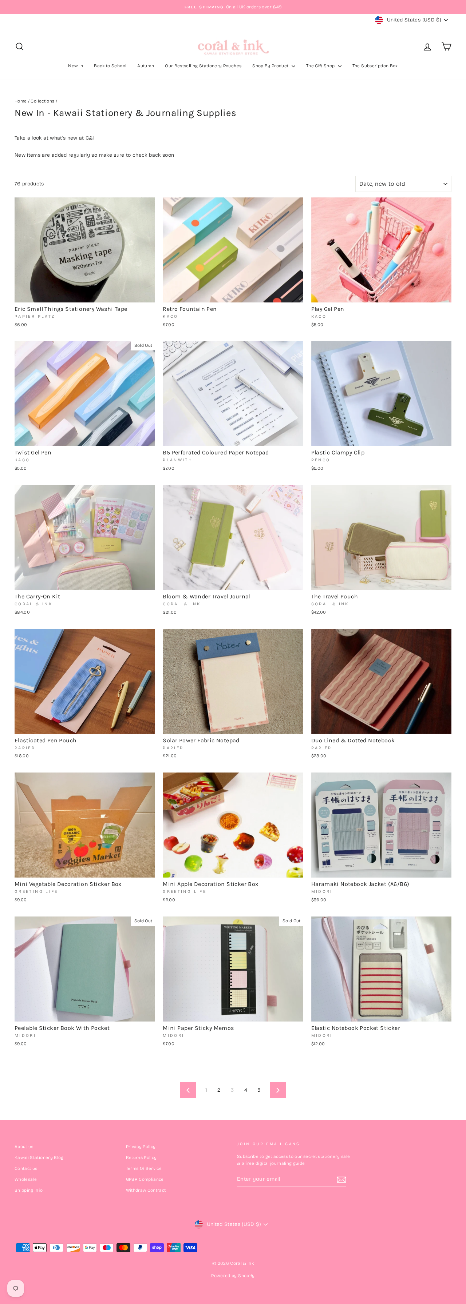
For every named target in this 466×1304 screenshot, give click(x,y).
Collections (42, 101)
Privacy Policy (141, 1146)
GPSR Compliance (145, 1179)
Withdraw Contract (146, 1190)
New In (75, 65)
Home (21, 101)
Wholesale (26, 1179)
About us (24, 1146)
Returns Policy (141, 1157)
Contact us (26, 1168)
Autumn (145, 65)
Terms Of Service (144, 1168)
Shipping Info (29, 1190)
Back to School (110, 65)
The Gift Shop (321, 65)
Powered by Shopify (232, 1275)
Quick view (85, 294)
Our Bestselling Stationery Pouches (203, 65)
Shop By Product (271, 65)
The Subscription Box (375, 65)
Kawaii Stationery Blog (39, 1157)
